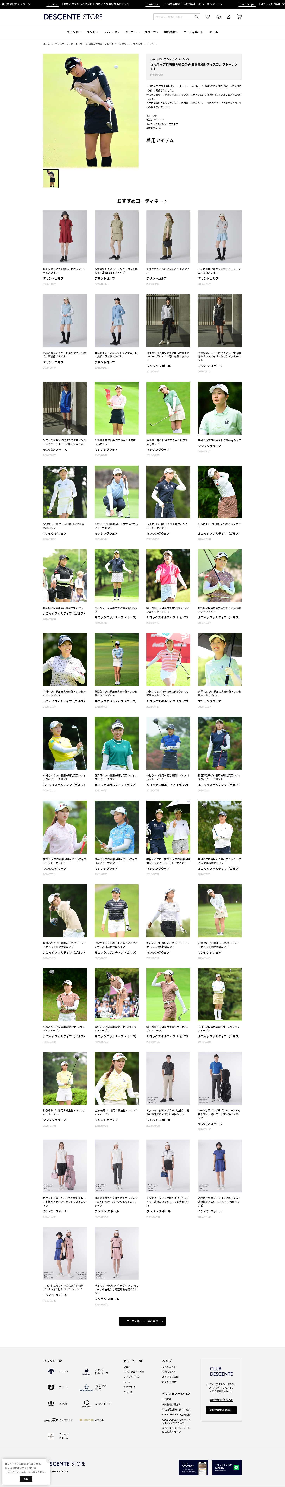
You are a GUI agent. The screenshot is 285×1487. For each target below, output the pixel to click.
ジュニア (130, 32)
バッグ (127, 1381)
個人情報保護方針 (171, 1404)
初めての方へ (169, 1371)
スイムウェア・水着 (134, 1371)
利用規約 (167, 1399)
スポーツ (150, 32)
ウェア (127, 1366)
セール (213, 32)
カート (236, 17)
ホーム (46, 44)
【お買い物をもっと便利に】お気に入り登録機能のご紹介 (63, 4)
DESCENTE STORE (73, 17)
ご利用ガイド (169, 1366)
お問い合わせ (169, 1381)
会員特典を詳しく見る (221, 1399)
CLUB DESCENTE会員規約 (176, 1414)
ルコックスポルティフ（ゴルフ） (170, 59)
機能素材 (170, 32)
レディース (110, 32)
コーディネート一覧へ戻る (142, 1321)
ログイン (226, 17)
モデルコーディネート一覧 (69, 44)
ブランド (73, 32)
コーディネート (194, 32)
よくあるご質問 (170, 1376)
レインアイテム (132, 1376)
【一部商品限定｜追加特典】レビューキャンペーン (159, 4)
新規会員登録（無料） (221, 1409)
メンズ (91, 32)
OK (26, 1478)
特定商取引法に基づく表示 (176, 1409)
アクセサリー (130, 1387)
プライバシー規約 (16, 1471)
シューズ (128, 1392)
